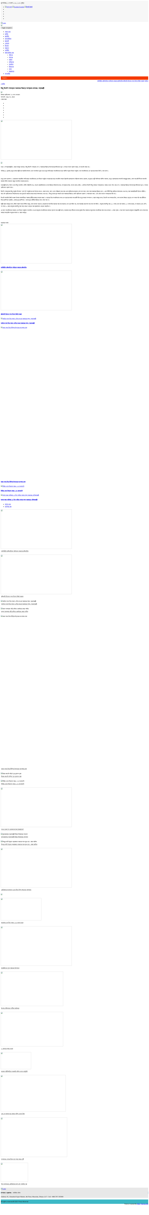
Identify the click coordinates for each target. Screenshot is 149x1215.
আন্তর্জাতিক (8, 39)
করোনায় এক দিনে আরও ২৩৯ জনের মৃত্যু (12, 923)
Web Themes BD (142, 1204)
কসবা (10, 69)
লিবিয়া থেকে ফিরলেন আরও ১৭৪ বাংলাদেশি (12, 491)
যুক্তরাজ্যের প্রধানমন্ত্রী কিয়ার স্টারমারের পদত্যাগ (14, 837)
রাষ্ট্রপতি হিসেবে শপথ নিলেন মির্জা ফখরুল (124, 81)
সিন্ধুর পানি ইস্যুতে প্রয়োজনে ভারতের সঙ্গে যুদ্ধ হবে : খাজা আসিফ (19, 844)
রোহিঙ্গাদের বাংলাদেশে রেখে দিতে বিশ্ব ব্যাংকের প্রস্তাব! (16, 890)
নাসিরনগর (11, 62)
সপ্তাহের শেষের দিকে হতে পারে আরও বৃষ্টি (12, 1159)
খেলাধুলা (7, 43)
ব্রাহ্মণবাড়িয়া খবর (9, 53)
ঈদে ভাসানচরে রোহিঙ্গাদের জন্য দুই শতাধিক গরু (14, 1184)
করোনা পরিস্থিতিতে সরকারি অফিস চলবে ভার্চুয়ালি (14, 1071)
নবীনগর (11, 55)
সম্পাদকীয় (7, 73)
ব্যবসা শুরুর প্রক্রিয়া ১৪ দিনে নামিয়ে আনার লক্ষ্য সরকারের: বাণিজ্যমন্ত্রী (19, 500)
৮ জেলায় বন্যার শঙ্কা (7, 1049)
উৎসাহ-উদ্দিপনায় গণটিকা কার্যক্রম (10, 1008)
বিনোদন (7, 46)
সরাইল (10, 60)
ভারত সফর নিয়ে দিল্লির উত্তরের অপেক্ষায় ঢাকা (13, 482)
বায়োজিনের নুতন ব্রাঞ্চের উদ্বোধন (10, 968)
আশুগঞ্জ (11, 57)
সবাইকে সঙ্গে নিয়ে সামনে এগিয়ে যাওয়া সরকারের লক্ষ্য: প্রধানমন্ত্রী (18, 323)
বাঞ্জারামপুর (11, 71)
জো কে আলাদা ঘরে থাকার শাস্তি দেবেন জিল (13, 1114)
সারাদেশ (7, 48)
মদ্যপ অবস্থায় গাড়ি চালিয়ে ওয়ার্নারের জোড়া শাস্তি (14, 612)
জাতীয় (6, 34)
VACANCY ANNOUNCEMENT (12, 829)
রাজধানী (7, 41)
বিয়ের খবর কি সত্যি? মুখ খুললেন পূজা (11, 776)
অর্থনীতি (7, 50)
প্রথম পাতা (8, 32)
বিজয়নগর (11, 66)
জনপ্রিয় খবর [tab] (8, 506)
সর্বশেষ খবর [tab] (8, 504)
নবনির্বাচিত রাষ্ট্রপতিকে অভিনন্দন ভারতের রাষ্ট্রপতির (101, 81)
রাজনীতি (7, 36)
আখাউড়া (11, 64)
